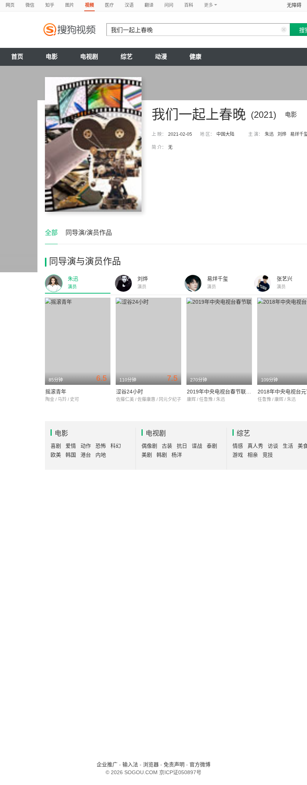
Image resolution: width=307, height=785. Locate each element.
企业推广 (107, 764)
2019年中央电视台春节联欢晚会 (224, 392)
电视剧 (89, 56)
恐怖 (100, 446)
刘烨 (281, 134)
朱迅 (269, 134)
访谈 (273, 446)
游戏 (237, 455)
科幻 (115, 446)
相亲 (252, 455)
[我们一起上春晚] (93, 144)
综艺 (127, 56)
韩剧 (161, 455)
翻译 (149, 5)
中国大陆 (225, 134)
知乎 (49, 5)
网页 (10, 5)
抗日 (182, 446)
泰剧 (212, 446)
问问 (168, 5)
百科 (188, 5)
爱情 (71, 446)
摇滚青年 (55, 392)
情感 (237, 446)
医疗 (109, 5)
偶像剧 (149, 446)
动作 (85, 446)
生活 (288, 446)
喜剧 (56, 446)
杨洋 (176, 455)
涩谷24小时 (129, 392)
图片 (69, 5)
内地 (100, 455)
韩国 (71, 455)
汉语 (129, 5)
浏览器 (151, 764)
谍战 (197, 446)
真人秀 (255, 446)
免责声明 (174, 764)
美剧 (147, 455)
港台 (85, 455)
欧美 (56, 455)
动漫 (161, 56)
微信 (29, 5)
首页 (17, 56)
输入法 (130, 764)
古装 (167, 446)
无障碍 (294, 5)
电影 (52, 56)
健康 (195, 56)
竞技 (267, 455)
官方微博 (199, 764)
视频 (89, 5)
